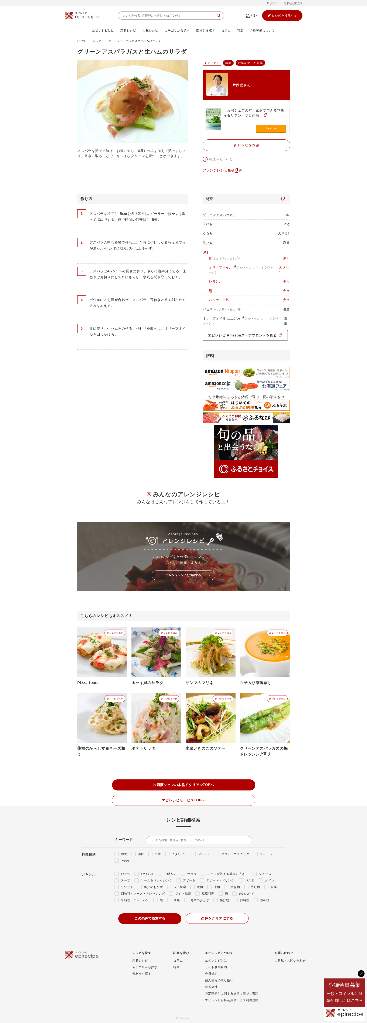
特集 (240, 30)
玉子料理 (180, 887)
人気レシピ (150, 30)
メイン (269, 880)
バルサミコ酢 (219, 300)
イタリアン (179, 854)
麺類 (177, 900)
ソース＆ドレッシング (156, 880)
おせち (125, 873)
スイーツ (266, 854)
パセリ (208, 309)
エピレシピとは (103, 30)
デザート (189, 880)
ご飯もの (170, 873)
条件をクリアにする (217, 918)
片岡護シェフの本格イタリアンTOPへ (183, 785)
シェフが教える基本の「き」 (227, 873)
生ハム (208, 242)
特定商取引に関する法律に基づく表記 (231, 993)
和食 (124, 854)
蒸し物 (255, 887)
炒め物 (264, 900)
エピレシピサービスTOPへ (183, 800)
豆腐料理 (208, 893)
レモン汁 (215, 281)
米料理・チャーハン (135, 900)
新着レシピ (128, 30)
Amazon (271, 128)
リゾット (127, 887)
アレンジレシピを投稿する (183, 575)
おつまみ (147, 873)
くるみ (208, 233)
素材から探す (205, 30)
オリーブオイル (221, 267)
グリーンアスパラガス (219, 215)
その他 (125, 860)
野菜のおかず (200, 900)
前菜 (274, 887)
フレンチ (204, 854)
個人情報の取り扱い (219, 980)
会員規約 (211, 973)
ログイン (273, 3)
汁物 (217, 887)
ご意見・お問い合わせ (290, 960)
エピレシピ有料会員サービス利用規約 (231, 1000)
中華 (158, 854)
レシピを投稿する (284, 15)
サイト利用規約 (216, 967)
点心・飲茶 (183, 893)
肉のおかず (246, 893)
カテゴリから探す (177, 30)
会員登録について (262, 30)
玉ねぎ (208, 224)
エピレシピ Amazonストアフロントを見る (243, 335)
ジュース (265, 873)
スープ (125, 880)
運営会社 (211, 987)
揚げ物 (224, 900)
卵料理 (244, 900)
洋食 (141, 854)
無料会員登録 (293, 3)
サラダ (192, 873)
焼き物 (235, 887)
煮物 (200, 887)
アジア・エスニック (235, 854)
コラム (226, 30)
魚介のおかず (153, 887)
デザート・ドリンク (220, 880)
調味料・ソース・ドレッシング (143, 893)
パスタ (249, 880)
